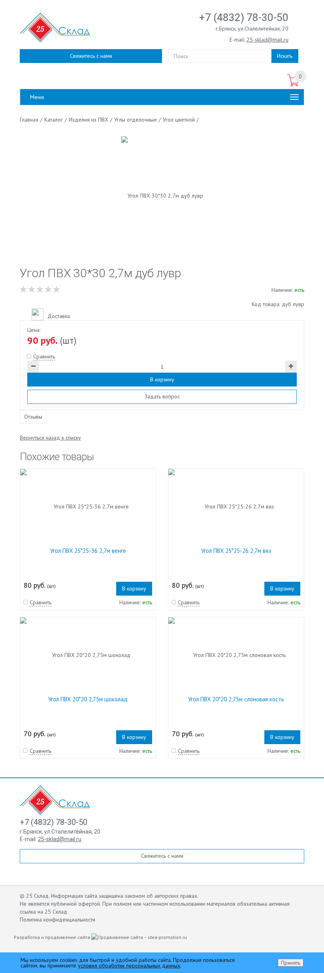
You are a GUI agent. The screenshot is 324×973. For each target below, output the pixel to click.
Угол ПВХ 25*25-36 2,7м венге (88, 550)
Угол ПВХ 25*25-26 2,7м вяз (236, 550)
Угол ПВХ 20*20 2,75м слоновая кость (236, 699)
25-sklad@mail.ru (267, 39)
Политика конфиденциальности (57, 919)
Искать (284, 55)
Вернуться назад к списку (50, 437)
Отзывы (33, 416)
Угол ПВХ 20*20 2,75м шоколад (88, 699)
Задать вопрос (162, 396)
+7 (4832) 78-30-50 (243, 17)
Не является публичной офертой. (60, 903)
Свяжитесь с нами (91, 55)
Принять (290, 962)
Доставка (58, 316)
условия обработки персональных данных (129, 965)
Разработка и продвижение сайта (52, 937)
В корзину (162, 379)
